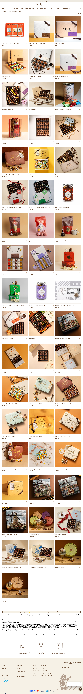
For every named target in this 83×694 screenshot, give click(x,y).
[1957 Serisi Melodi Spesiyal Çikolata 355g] (41, 29)
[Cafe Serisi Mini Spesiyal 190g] (68, 520)
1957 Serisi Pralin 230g (59, 43)
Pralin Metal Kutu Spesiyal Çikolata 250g (63, 141)
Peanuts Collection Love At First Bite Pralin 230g (11, 207)
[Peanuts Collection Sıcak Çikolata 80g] (68, 225)
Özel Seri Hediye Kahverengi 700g (9, 469)
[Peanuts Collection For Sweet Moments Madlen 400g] (41, 258)
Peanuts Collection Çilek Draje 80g (35, 240)
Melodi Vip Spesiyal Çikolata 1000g (62, 174)
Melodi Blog (4, 668)
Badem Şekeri (35, 675)
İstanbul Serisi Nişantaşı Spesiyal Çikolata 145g (11, 567)
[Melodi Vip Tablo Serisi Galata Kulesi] (15, 520)
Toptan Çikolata (44, 670)
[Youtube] (7, 675)
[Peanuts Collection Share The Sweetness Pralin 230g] (41, 192)
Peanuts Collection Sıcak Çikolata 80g (62, 240)
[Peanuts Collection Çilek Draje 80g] (41, 225)
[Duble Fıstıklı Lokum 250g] (68, 552)
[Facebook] (2, 675)
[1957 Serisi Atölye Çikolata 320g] (15, 323)
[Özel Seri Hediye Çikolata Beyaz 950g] (15, 389)
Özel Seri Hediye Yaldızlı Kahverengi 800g (63, 403)
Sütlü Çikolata (43, 668)
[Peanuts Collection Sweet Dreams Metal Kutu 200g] (68, 258)
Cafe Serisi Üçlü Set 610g (60, 370)
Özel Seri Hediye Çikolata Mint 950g (36, 403)
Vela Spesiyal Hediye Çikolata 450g (62, 76)
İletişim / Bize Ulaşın (20, 666)
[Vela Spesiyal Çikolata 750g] (15, 94)
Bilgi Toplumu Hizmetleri (21, 676)
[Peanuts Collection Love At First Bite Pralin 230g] (15, 192)
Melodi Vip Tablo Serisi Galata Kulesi (9, 534)
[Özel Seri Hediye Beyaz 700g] (68, 454)
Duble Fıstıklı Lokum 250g (60, 567)
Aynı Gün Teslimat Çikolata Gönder (47, 675)
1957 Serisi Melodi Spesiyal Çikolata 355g (37, 43)
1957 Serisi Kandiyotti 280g (7, 76)
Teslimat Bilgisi (19, 665)
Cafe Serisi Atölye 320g (33, 370)
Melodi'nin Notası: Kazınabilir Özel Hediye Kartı (64, 305)
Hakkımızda (4, 665)
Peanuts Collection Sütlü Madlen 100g (62, 207)
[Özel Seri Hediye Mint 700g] (41, 454)
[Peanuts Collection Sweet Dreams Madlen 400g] (15, 258)
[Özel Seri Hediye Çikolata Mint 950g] (41, 389)
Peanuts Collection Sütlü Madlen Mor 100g (37, 305)
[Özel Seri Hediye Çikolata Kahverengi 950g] (15, 160)
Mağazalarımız (5, 666)
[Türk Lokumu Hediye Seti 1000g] (41, 520)
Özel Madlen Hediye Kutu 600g (35, 76)
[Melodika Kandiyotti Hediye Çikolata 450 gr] (68, 94)
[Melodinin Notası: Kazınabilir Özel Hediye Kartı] (68, 291)
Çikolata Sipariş (44, 665)
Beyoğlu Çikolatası (36, 670)
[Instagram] (4, 675)
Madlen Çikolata (36, 673)
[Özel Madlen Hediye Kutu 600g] (41, 61)
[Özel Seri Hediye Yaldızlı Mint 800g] (15, 421)
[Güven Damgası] (6, 680)
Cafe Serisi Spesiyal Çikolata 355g (9, 370)
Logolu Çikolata (36, 672)
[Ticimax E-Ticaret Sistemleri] (4, 693)
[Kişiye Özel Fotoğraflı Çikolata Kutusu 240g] (15, 29)
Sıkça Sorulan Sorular (21, 671)
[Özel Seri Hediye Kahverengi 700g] (15, 454)
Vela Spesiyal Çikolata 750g (7, 109)
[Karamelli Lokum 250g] (15, 585)
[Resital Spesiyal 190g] (41, 94)
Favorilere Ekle (26, 43)
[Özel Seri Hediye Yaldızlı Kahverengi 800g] (68, 389)
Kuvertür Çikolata (36, 668)
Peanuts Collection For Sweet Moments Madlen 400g (39, 272)
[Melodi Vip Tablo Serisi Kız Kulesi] (68, 487)
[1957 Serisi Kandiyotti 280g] (15, 61)
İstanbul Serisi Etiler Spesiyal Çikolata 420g (37, 567)
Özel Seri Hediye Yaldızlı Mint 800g (9, 436)
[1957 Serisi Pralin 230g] (68, 29)
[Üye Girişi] (75, 8)
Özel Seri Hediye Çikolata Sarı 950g (36, 174)
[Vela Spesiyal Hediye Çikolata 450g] (68, 61)
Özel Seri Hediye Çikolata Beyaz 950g (9, 403)
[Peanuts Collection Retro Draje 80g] (15, 225)
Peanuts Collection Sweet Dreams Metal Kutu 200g (65, 272)
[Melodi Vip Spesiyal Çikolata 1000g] (68, 160)
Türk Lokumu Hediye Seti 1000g (35, 534)
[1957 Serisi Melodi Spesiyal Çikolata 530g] (41, 127)
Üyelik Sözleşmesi (20, 673)
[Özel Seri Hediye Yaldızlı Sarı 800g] (41, 421)
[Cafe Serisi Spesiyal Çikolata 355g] (15, 356)
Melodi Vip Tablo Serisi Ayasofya (35, 501)
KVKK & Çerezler (20, 674)
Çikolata (34, 665)
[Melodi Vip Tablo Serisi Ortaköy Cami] (68, 323)
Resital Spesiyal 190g (33, 109)
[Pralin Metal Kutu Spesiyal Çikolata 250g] (68, 127)
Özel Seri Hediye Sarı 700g (7, 501)
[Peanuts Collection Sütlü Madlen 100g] (68, 192)
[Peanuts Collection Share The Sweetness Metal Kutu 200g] (15, 291)
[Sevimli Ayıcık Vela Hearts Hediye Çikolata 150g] (15, 127)
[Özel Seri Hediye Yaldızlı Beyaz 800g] (68, 421)
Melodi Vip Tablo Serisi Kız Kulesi (61, 501)
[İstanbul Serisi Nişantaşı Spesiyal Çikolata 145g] (15, 552)
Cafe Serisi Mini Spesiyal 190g (61, 534)
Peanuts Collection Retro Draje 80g (9, 240)
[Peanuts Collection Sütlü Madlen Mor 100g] (41, 291)
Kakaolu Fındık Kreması (45, 672)
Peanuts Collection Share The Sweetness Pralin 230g (39, 207)
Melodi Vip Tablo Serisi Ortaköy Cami (62, 338)
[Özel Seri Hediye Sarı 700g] (15, 487)
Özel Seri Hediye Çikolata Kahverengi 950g (10, 174)
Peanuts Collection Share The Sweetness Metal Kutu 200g (13, 305)
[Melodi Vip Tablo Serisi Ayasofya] (41, 487)
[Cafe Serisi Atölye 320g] (41, 356)
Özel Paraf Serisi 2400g (33, 338)
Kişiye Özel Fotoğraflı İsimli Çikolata (47, 673)
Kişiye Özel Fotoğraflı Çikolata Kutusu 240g (10, 43)
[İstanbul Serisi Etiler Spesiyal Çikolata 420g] (41, 552)
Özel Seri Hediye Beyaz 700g (61, 469)
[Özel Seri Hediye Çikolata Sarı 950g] (41, 160)
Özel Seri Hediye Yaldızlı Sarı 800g (35, 436)
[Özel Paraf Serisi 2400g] (41, 323)
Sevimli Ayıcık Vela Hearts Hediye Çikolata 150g (11, 141)
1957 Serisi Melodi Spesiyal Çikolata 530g (37, 141)
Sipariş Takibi (19, 668)
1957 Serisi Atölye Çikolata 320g (8, 338)
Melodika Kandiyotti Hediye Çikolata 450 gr (63, 109)
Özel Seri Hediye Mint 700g (34, 469)
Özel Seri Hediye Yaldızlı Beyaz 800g (62, 436)
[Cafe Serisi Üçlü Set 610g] (68, 356)
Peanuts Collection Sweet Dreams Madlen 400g (11, 272)
